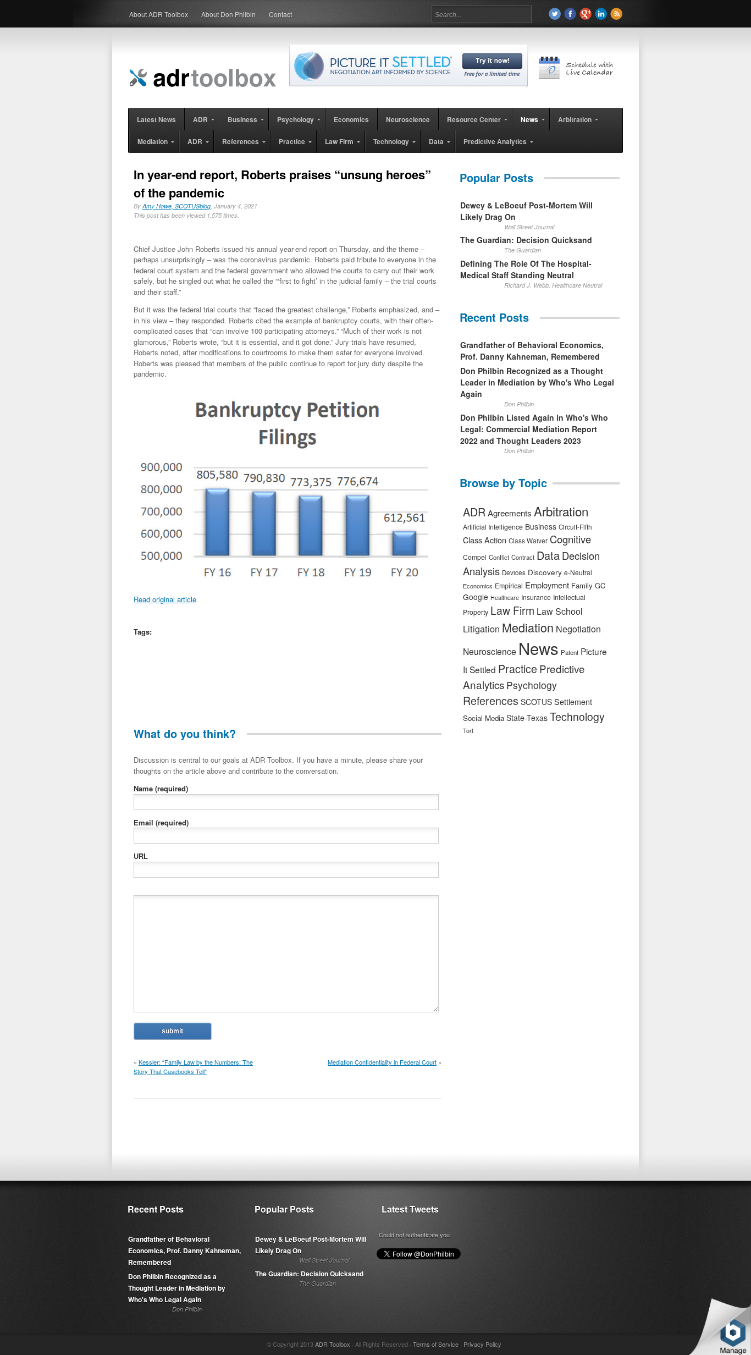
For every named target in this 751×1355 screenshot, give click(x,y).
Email (161, 822)
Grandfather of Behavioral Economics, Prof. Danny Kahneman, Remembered (532, 350)
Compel (475, 556)
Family (582, 585)
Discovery (545, 571)
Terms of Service (436, 1344)
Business (540, 526)
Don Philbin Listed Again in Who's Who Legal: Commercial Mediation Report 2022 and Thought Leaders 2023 (534, 429)
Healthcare (504, 597)
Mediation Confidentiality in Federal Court (382, 1061)
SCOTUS (536, 701)
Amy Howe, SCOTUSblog (176, 206)
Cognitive (570, 539)
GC (600, 585)
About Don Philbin (228, 14)
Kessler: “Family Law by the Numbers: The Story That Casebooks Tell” (193, 1066)
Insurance (536, 597)
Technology (577, 716)
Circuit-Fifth (575, 526)
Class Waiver (528, 540)
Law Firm (512, 610)
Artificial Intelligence (493, 527)
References (490, 700)
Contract (522, 557)
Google (475, 596)
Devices (514, 572)
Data (548, 555)
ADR (474, 512)
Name (161, 788)
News (538, 647)
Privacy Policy (482, 1344)
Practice (517, 668)
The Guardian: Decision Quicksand (526, 239)
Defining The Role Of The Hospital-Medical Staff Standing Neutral (526, 269)
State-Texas (527, 717)
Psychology (531, 685)
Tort (468, 730)
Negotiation (578, 629)
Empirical (509, 586)
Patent (569, 652)
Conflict (499, 557)
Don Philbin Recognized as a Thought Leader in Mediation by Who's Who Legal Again (537, 382)
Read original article (165, 599)
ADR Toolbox (332, 1344)
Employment (547, 585)
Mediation (528, 627)
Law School (560, 611)
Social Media (483, 718)
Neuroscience (489, 651)
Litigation (481, 628)
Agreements (510, 513)
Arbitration (561, 511)
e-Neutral (578, 572)
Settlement (573, 701)
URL (141, 856)
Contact (280, 14)
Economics (478, 585)
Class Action (484, 540)
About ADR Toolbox (158, 14)
